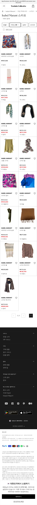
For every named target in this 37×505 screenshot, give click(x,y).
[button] (33, 6)
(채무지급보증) (12, 453)
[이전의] (14, 316)
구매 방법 (6, 349)
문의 (4, 380)
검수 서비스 (7, 352)
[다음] (23, 316)
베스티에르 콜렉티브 (9, 386)
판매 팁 (5, 368)
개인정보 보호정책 (18, 426)
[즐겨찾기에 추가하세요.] (16, 54)
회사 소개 (6, 390)
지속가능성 (7, 393)
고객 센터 (6, 377)
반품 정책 (6, 355)
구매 (4, 346)
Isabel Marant (10, 11)
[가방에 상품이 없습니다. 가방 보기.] (33, 6)
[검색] (4, 6)
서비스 (5, 333)
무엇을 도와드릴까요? (9, 374)
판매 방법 (6, 365)
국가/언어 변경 (18, 501)
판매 (4, 361)
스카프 (31, 11)
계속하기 (18, 496)
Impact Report (8, 396)
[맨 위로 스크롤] (31, 316)
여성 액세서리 (22, 11)
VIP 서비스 (6, 339)
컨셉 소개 (6, 337)
